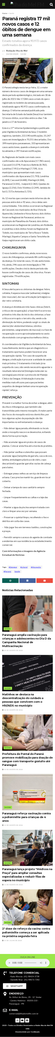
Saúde (11, 13)
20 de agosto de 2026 (13, 650)
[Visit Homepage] (27, 4)
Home (4, 13)
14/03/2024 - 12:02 (16, 54)
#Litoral (24, 567)
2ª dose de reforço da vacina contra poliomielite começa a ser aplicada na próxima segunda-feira (26, 932)
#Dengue (13, 567)
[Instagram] (17, 1020)
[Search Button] (51, 4)
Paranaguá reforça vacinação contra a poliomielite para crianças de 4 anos (26, 817)
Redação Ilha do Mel (17, 51)
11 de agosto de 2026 (13, 884)
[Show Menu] (3, 4)
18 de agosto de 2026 (13, 710)
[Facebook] (27, 1020)
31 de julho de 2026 (13, 940)
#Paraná (7, 571)
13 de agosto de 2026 (13, 769)
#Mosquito (36, 567)
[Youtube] (22, 1020)
